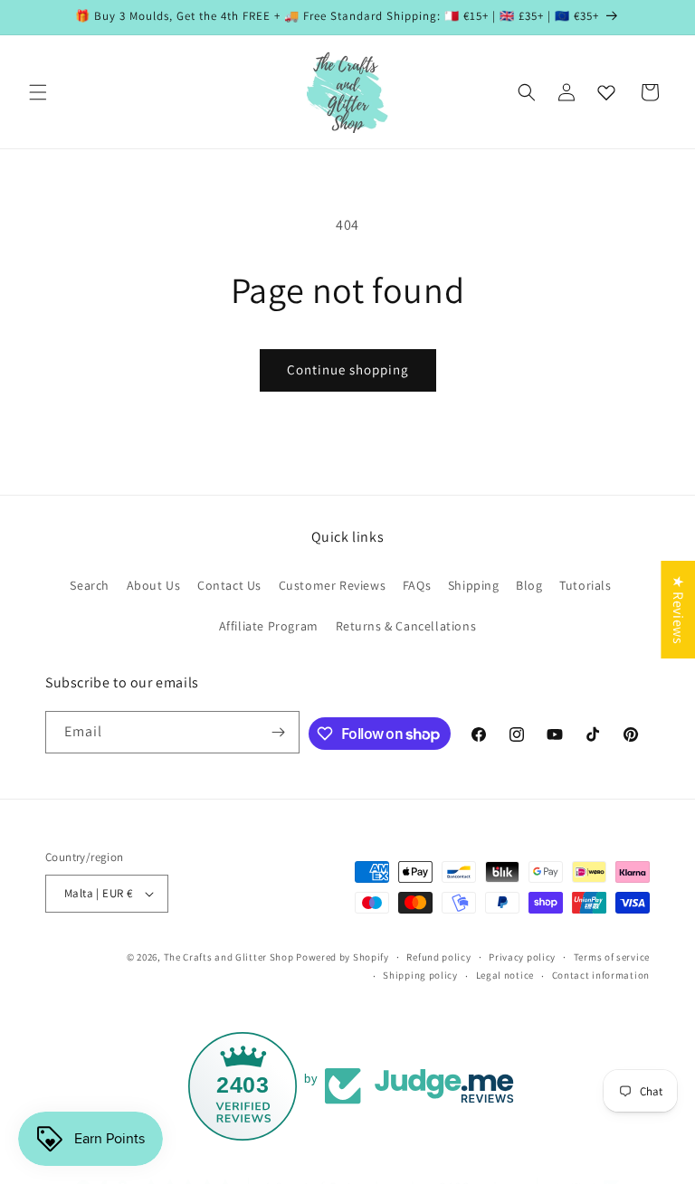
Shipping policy (420, 975)
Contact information (601, 975)
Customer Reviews (332, 585)
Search (89, 585)
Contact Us (229, 585)
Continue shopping (348, 369)
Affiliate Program (269, 626)
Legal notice (505, 975)
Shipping (474, 585)
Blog (529, 585)
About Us (154, 585)
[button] (38, 92)
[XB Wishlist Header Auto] (606, 92)
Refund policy (438, 957)
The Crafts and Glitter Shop (229, 957)
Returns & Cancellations (406, 626)
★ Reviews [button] (678, 608)
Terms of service (612, 957)
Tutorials (585, 585)
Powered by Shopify (342, 957)
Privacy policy (522, 957)
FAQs (417, 585)
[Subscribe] (279, 732)
